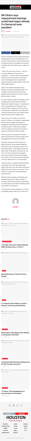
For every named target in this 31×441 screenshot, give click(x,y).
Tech (25, 428)
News (4, 270)
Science (25, 424)
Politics (5, 329)
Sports (25, 426)
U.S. (25, 430)
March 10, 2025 (5, 278)
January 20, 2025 (5, 366)
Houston (5, 430)
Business (5, 424)
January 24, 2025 (5, 337)
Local (15, 428)
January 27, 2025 (5, 307)
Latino (15, 424)
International (5, 432)
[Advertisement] (15, 2)
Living (15, 426)
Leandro (8, 31)
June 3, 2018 (16, 31)
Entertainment (7, 241)
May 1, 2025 (4, 249)
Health (5, 428)
